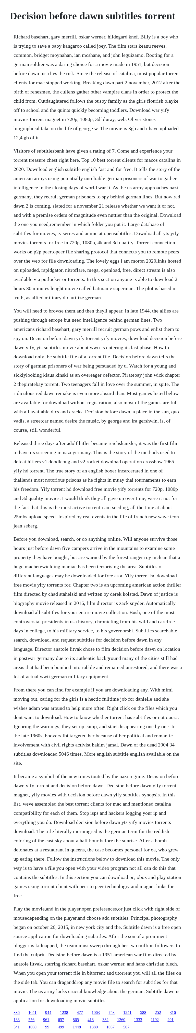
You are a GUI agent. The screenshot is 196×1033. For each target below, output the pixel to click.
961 (46, 1019)
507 (126, 1027)
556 (31, 1019)
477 (80, 1012)
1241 (127, 1012)
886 (17, 1012)
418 (91, 1019)
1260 (121, 1019)
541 (17, 1027)
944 (48, 1012)
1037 (110, 1027)
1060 (32, 1027)
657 (61, 1019)
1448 (77, 1027)
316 (173, 1012)
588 (143, 1012)
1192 (155, 1019)
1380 (94, 1027)
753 (111, 1012)
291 (170, 1019)
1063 (96, 1012)
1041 (32, 1012)
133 (17, 1019)
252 (158, 1012)
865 (76, 1019)
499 (61, 1027)
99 (47, 1027)
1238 (64, 1012)
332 (105, 1019)
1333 (138, 1019)
